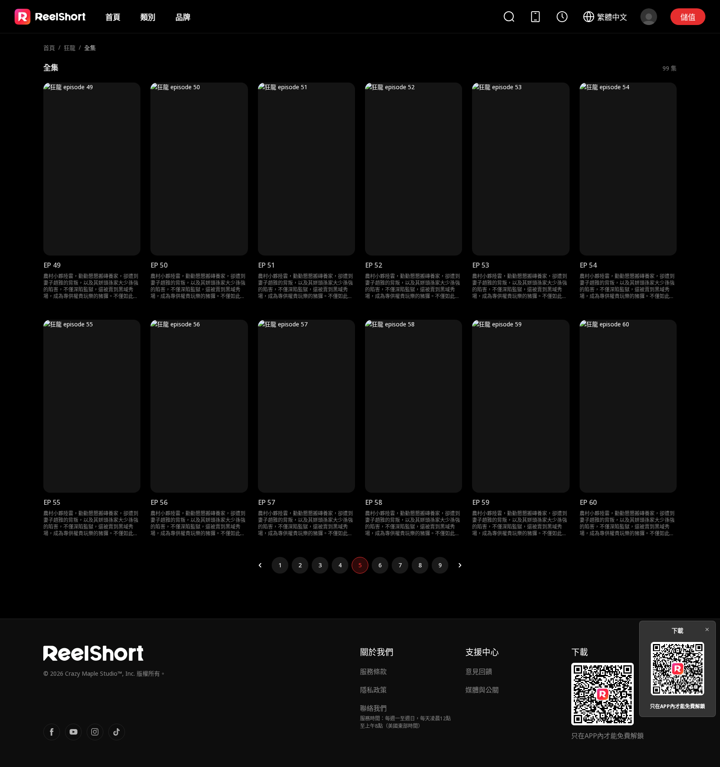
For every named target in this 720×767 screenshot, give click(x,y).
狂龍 (69, 48)
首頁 (112, 17)
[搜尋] (508, 16)
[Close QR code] (707, 629)
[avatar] (648, 16)
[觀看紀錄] (562, 16)
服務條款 (373, 671)
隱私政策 (373, 689)
